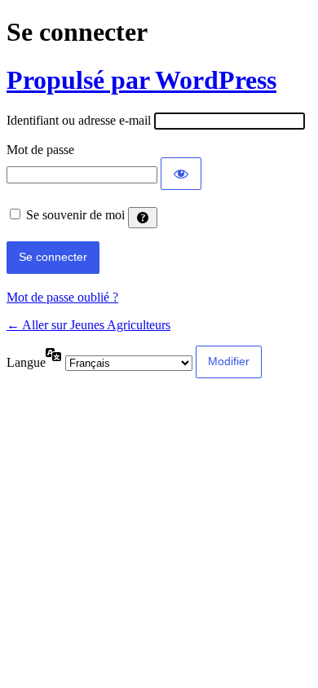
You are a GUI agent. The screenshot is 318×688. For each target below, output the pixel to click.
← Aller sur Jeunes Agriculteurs (88, 325)
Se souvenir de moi (75, 215)
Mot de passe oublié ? (62, 297)
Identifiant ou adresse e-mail (79, 120)
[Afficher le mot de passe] (181, 173)
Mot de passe (40, 150)
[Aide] (142, 217)
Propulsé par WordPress (141, 80)
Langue (26, 362)
